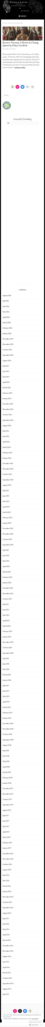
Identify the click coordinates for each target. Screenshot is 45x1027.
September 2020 (8, 653)
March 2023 (7, 512)
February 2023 (7, 518)
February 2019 (7, 713)
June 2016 (6, 875)
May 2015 (6, 929)
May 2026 (6, 312)
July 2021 (6, 604)
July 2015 (6, 918)
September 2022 (8, 545)
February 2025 (7, 393)
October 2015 (7, 902)
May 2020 (6, 669)
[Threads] (20, 1011)
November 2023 (8, 469)
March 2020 (7, 675)
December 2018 (8, 723)
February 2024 (7, 453)
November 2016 (8, 859)
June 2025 (6, 371)
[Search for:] (22, 95)
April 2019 (6, 702)
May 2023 (6, 501)
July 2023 (6, 490)
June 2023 (6, 496)
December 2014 (8, 945)
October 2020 (7, 647)
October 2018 (7, 734)
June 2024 (6, 436)
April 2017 (6, 832)
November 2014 (8, 951)
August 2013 (7, 989)
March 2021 (7, 626)
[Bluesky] (22, 87)
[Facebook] (25, 1011)
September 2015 (8, 907)
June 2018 (6, 756)
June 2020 (6, 664)
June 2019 (6, 691)
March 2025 (7, 387)
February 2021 (7, 631)
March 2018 (7, 772)
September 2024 (8, 420)
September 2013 (8, 983)
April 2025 (6, 382)
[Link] (27, 87)
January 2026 (7, 333)
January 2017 (7, 848)
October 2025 (7, 350)
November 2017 (8, 794)
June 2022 (6, 555)
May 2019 (6, 696)
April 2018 (6, 767)
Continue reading (19, 67)
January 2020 (7, 680)
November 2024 (8, 409)
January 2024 (7, 458)
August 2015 (7, 913)
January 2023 (7, 523)
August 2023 (7, 485)
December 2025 (8, 339)
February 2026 (7, 328)
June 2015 (6, 924)
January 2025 (7, 398)
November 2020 (8, 642)
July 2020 (6, 658)
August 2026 (7, 295)
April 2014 (6, 967)
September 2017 (8, 805)
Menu (23, 16)
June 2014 (6, 962)
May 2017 (6, 826)
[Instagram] (17, 87)
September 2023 (8, 480)
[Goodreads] (12, 87)
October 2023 (7, 474)
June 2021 (6, 610)
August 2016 (7, 870)
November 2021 (8, 593)
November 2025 (8, 344)
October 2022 (7, 539)
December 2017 (8, 788)
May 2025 (6, 377)
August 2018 (7, 745)
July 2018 (6, 750)
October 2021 (7, 599)
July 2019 (6, 685)
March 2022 (7, 572)
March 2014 (7, 973)
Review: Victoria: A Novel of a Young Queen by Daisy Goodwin (20, 44)
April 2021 (6, 620)
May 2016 (6, 880)
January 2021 (7, 637)
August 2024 (7, 425)
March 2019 (7, 707)
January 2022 (7, 582)
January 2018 (7, 783)
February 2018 (7, 778)
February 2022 (7, 577)
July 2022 (6, 550)
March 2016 (7, 886)
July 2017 (6, 815)
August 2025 (7, 360)
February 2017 (7, 843)
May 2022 (6, 561)
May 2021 (6, 615)
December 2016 (8, 853)
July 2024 (6, 431)
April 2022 (6, 566)
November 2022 (8, 534)
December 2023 (8, 463)
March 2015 (7, 940)
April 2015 (6, 935)
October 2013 (7, 978)
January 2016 (7, 891)
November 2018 (8, 729)
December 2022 (8, 528)
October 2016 (7, 864)
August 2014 (7, 956)
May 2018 (6, 761)
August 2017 (7, 810)
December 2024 (8, 404)
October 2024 (7, 415)
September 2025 (8, 355)
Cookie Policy (35, 1018)
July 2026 (6, 301)
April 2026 (6, 317)
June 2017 (6, 821)
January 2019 (7, 718)
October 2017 (7, 799)
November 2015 (8, 897)
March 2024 (7, 447)
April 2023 (6, 507)
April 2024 (6, 442)
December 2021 (8, 588)
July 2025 (6, 366)
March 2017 (7, 837)
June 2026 (6, 306)
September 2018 (8, 740)
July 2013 (6, 994)
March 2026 (7, 322)
